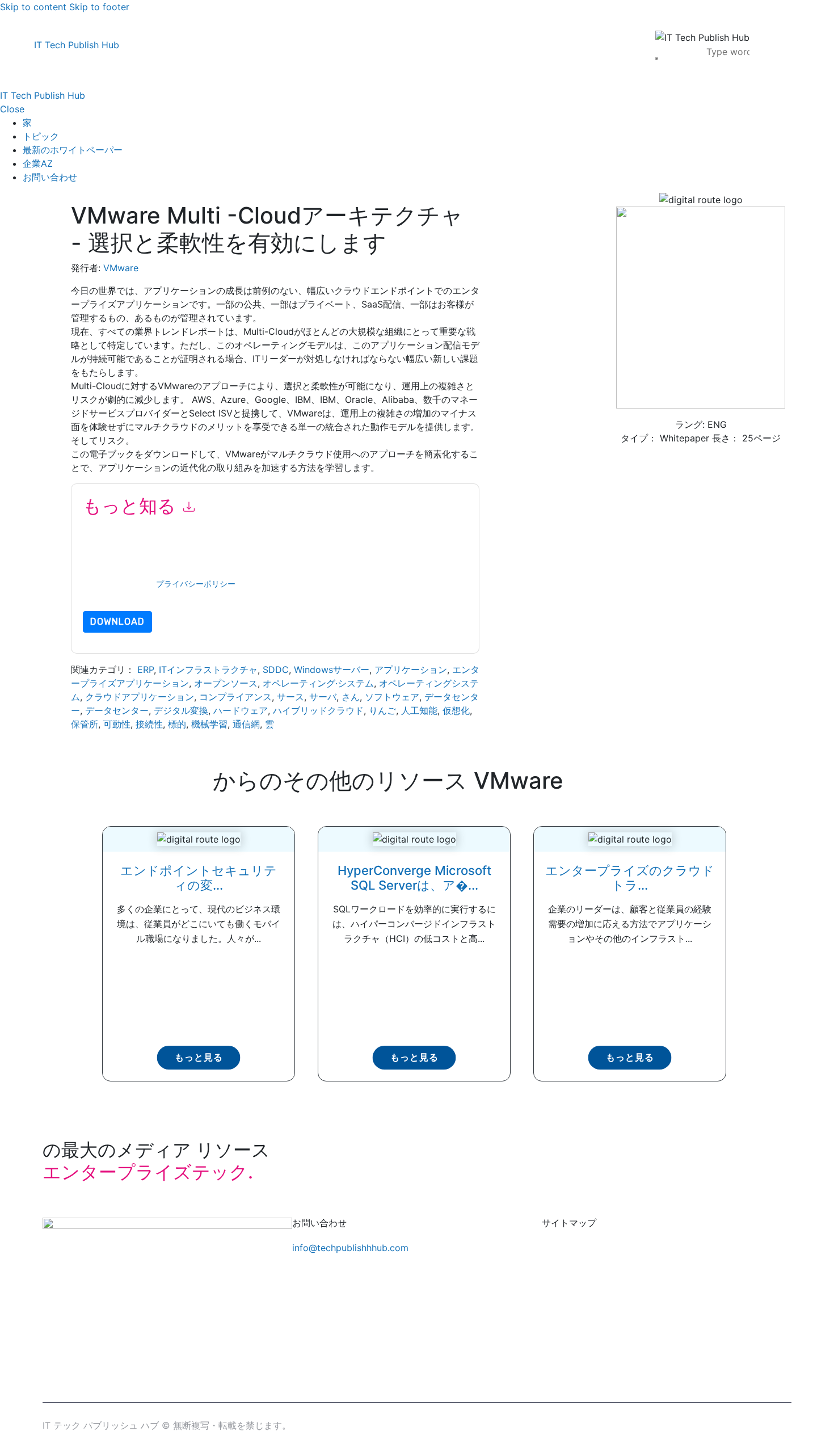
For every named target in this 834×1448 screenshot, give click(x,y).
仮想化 (456, 710)
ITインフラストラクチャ (208, 669)
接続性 (149, 724)
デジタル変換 (181, 710)
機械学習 (209, 724)
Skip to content (33, 6)
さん (351, 696)
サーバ (322, 696)
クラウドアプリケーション (139, 696)
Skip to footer (99, 6)
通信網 (246, 724)
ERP (145, 669)
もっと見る (199, 1057)
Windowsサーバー (331, 669)
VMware (120, 267)
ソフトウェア (392, 696)
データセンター (117, 710)
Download (117, 621)
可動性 (116, 724)
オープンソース (226, 683)
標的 (177, 724)
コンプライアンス (235, 696)
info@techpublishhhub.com (350, 1247)
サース (290, 696)
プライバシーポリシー (195, 584)
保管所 (84, 724)
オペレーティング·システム (318, 683)
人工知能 (419, 710)
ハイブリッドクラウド (318, 710)
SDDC (276, 669)
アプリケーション (410, 669)
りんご (382, 710)
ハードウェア (240, 710)
